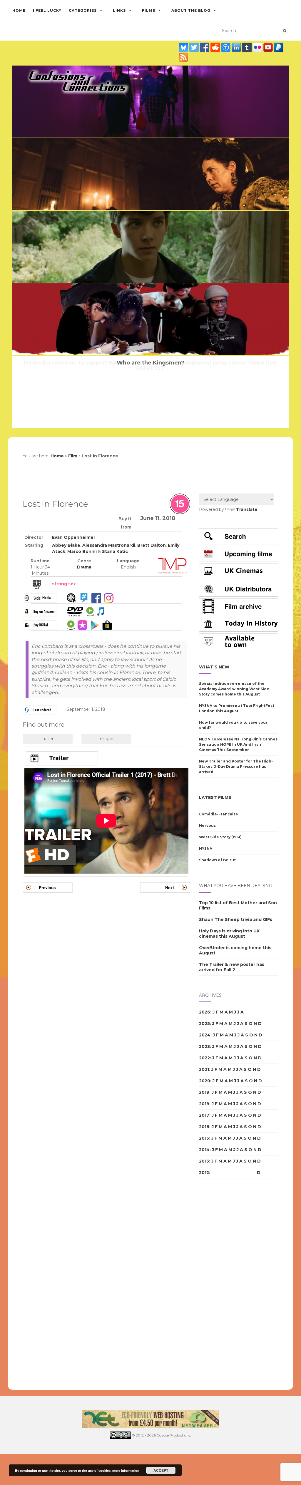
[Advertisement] (222, 1284)
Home (19, 10)
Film (72, 456)
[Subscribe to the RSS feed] (183, 57)
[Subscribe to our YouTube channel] (268, 47)
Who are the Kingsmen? (150, 362)
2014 (204, 1149)
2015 (204, 1138)
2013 (204, 1161)
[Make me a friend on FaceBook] (205, 47)
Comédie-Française (218, 814)
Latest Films (215, 797)
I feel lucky (47, 10)
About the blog (190, 10)
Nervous (207, 825)
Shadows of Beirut (217, 860)
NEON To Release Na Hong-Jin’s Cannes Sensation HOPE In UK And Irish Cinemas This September (238, 744)
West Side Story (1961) (220, 837)
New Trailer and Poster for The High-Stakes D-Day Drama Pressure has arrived (236, 766)
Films (148, 10)
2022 (204, 1058)
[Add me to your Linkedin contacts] (237, 47)
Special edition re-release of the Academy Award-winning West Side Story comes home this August (234, 688)
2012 (204, 1172)
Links (119, 10)
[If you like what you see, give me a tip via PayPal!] (278, 47)
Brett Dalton (151, 545)
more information (125, 1470)
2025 (204, 1023)
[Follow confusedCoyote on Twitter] (194, 47)
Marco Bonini (82, 551)
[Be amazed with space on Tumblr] (247, 47)
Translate (246, 509)
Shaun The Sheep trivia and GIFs (235, 919)
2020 (204, 1080)
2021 (204, 1069)
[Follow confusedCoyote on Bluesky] (184, 47)
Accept (160, 1470)
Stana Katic (115, 551)
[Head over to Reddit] (215, 47)
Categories (83, 10)
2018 (204, 1103)
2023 (204, 1046)
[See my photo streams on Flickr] (258, 47)
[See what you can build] (226, 47)
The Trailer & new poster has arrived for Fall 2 (231, 967)
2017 (204, 1115)
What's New (214, 667)
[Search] (285, 30)
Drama (84, 567)
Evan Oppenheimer (73, 537)
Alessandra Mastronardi (108, 545)
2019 (204, 1092)
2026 (204, 1012)
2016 (204, 1126)
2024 (204, 1035)
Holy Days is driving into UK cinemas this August (229, 933)
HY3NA (205, 848)
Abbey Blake (66, 545)
